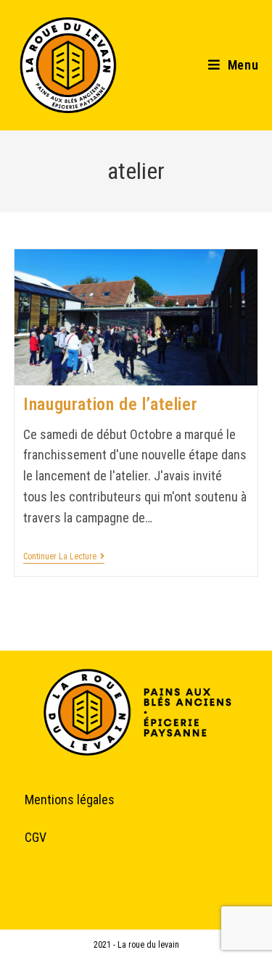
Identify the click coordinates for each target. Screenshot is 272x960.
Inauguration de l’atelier (110, 404)
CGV (35, 837)
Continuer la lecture (63, 556)
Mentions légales (70, 799)
